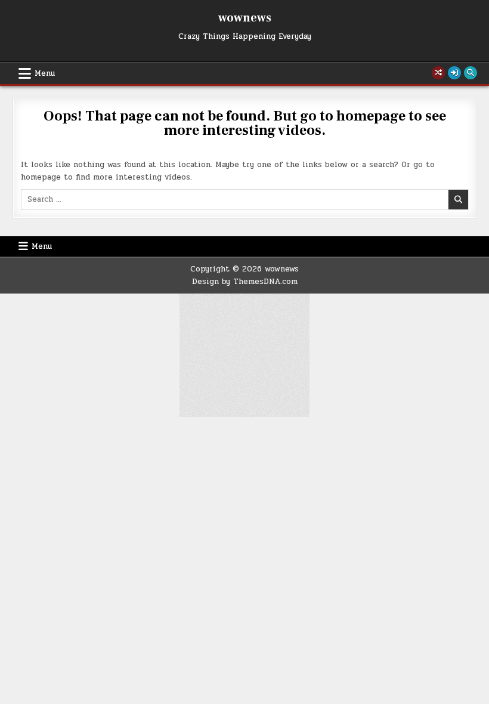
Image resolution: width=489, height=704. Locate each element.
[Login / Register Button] (454, 72)
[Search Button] (470, 72)
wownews (244, 18)
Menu (45, 73)
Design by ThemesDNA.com (245, 282)
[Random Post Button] (438, 72)
